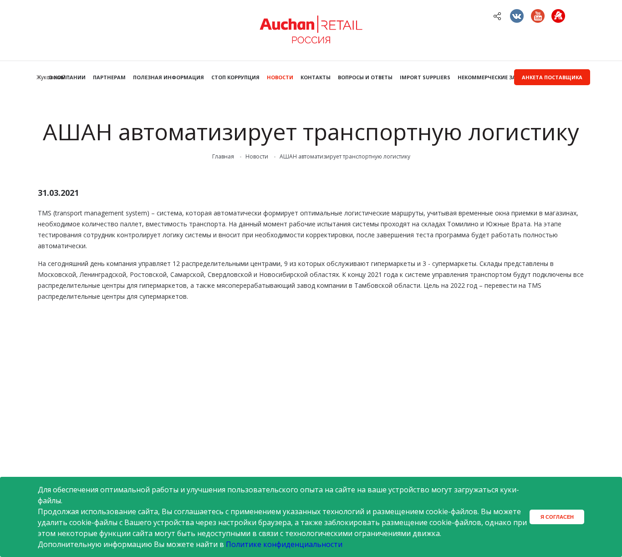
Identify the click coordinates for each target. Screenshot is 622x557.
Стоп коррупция (235, 77)
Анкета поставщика (552, 77)
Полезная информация (168, 77)
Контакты (316, 77)
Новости (280, 77)
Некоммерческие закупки (495, 77)
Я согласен (557, 517)
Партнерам (109, 77)
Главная (223, 156)
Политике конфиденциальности (284, 544)
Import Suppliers (425, 77)
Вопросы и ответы (365, 77)
